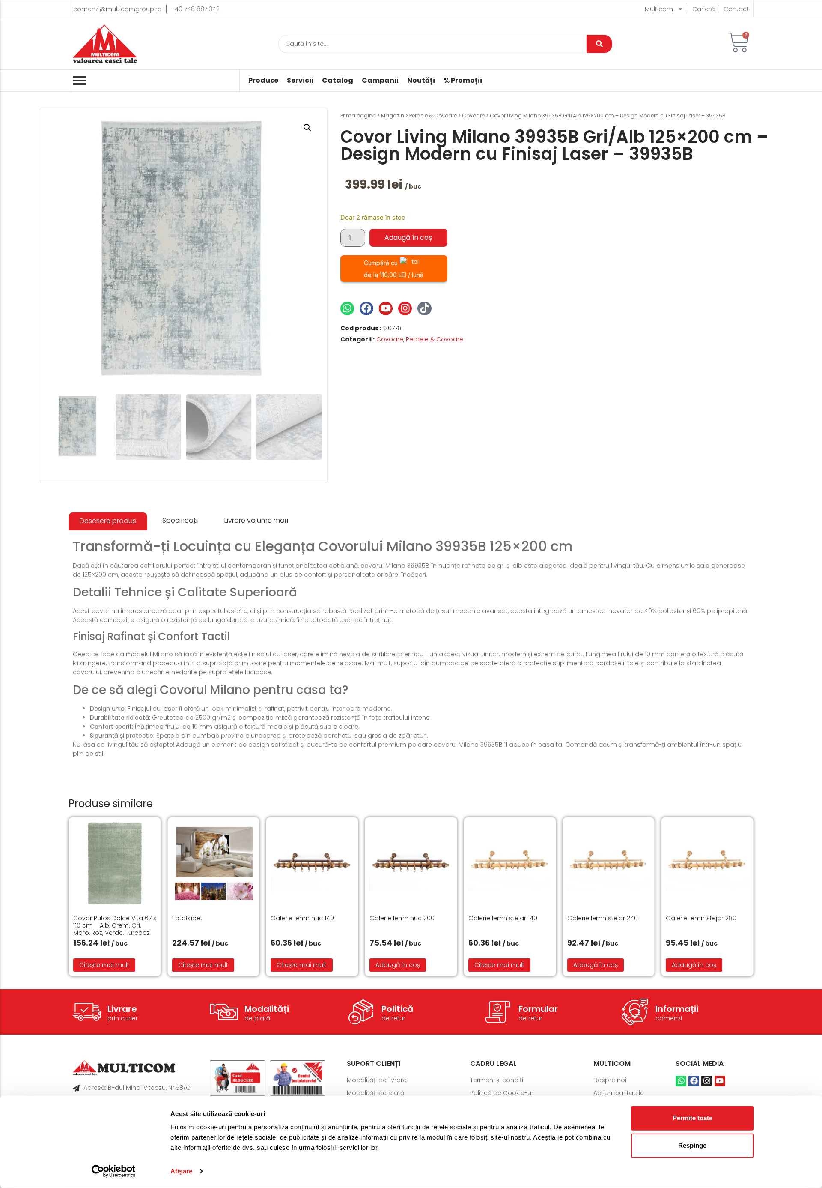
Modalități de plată (375, 1093)
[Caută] (599, 44)
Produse (263, 80)
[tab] (107, 521)
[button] (307, 127)
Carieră (703, 9)
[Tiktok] (424, 308)
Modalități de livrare (377, 1080)
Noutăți (421, 80)
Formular (538, 1009)
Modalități (266, 1009)
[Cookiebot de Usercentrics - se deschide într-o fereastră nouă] (113, 1171)
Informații (676, 1009)
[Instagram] (405, 308)
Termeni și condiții (497, 1080)
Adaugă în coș (408, 237)
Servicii (300, 80)
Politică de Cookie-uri (502, 1093)
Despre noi (609, 1080)
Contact (736, 9)
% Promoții (463, 80)
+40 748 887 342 (195, 9)
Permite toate (692, 1118)
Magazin (392, 115)
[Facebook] (366, 308)
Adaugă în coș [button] (397, 965)
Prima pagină (358, 115)
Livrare (122, 1009)
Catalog (337, 80)
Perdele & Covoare (433, 115)
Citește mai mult (104, 965)
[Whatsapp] (347, 308)
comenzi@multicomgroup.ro (117, 9)
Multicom (659, 9)
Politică (397, 1009)
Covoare (473, 115)
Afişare (181, 1171)
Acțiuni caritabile (618, 1093)
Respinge (692, 1145)
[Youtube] (386, 308)
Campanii (380, 80)
